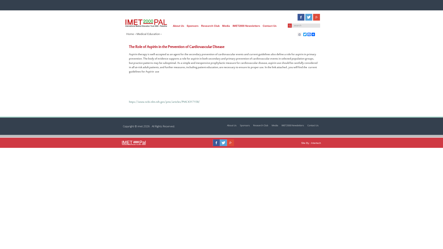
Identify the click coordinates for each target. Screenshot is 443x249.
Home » (131, 34)
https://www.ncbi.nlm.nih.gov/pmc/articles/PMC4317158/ (164, 102)
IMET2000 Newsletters (246, 26)
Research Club (210, 26)
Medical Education (148, 34)
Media (226, 26)
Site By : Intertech (311, 143)
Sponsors (192, 26)
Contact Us (270, 26)
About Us (178, 26)
